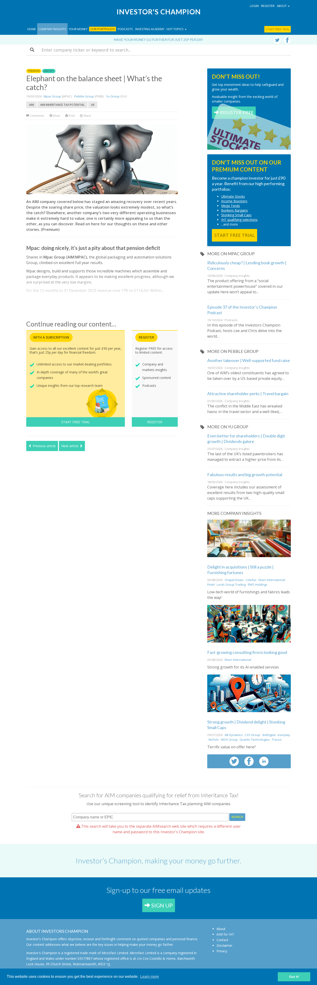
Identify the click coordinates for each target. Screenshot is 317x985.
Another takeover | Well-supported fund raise (248, 360)
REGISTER (154, 422)
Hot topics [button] (175, 29)
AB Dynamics (234, 735)
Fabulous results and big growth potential (244, 474)
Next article (70, 446)
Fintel (211, 584)
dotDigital (268, 735)
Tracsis (277, 739)
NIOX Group (229, 739)
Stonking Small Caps (236, 215)
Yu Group (113, 96)
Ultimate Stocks (233, 196)
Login (254, 6)
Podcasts (125, 29)
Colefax (251, 580)
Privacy (222, 951)
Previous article (44, 446)
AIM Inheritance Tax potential (62, 105)
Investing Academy (149, 29)
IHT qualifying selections (239, 219)
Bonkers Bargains (234, 210)
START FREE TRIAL (75, 422)
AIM (31, 105)
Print (71, 116)
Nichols (214, 739)
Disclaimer (224, 945)
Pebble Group (84, 96)
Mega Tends (230, 205)
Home (31, 29)
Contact (222, 940)
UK (92, 105)
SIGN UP (161, 905)
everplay (284, 735)
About (221, 929)
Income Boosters (234, 201)
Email (56, 116)
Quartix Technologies (255, 739)
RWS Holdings (257, 584)
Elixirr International (272, 580)
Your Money (78, 29)
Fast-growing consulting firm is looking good (247, 652)
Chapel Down (234, 580)
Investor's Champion (158, 11)
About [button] (282, 6)
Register (268, 6)
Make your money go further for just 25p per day (158, 40)
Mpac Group (52, 96)
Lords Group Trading (231, 584)
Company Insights (52, 29)
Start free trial (277, 29)
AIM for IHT (225, 934)
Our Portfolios (102, 29)
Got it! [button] (294, 977)
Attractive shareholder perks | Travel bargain (247, 393)
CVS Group (252, 735)
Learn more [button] (149, 977)
